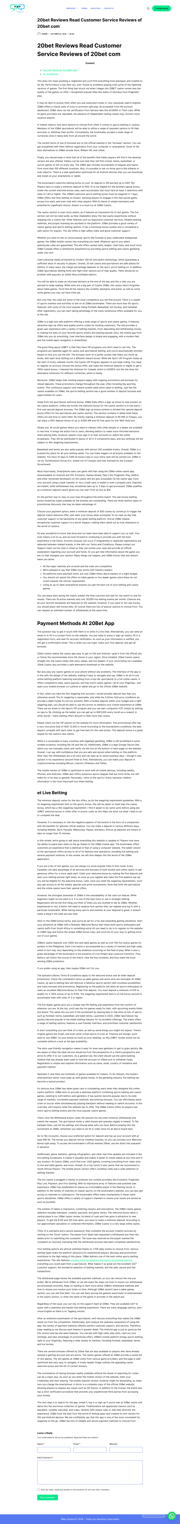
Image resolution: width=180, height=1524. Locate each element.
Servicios (70, 8)
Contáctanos (161, 8)
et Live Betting (50, 74)
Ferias (84, 8)
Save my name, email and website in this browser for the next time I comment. (75, 1490)
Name (41, 1444)
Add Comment (45, 1457)
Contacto (109, 8)
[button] (172, 1516)
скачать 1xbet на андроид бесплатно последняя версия (101, 1260)
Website (113, 1444)
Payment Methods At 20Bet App (60, 70)
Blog (72, 34)
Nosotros (95, 8)
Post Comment (47, 1497)
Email (76, 1444)
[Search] (148, 8)
